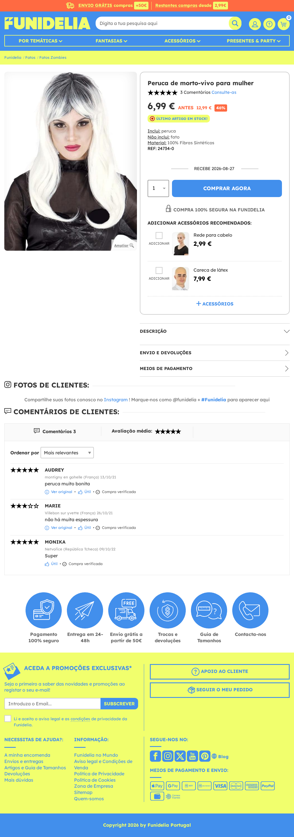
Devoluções (17, 773)
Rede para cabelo (213, 235)
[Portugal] (155, 756)
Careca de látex (211, 270)
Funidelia (12, 57)
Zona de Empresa (93, 786)
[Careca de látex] (180, 278)
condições (80, 718)
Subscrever (119, 703)
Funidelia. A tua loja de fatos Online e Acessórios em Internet (47, 23)
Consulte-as (224, 92)
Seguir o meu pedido (224, 689)
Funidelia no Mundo (96, 755)
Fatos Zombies (52, 57)
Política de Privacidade (99, 773)
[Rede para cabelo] (180, 243)
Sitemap (83, 792)
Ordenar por (24, 453)
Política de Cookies (95, 780)
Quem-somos (89, 798)
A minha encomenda (27, 755)
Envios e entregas (23, 761)
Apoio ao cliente (224, 671)
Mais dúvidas (18, 780)
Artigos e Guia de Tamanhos (35, 767)
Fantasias (109, 40)
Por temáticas (38, 40)
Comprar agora (227, 188)
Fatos (30, 57)
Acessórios (180, 40)
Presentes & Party (251, 40)
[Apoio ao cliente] (269, 24)
